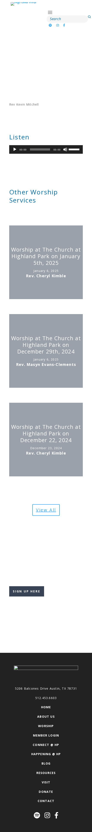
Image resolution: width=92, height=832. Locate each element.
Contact (46, 801)
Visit (46, 782)
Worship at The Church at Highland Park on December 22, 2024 (46, 433)
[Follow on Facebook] (64, 25)
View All (46, 510)
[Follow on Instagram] (57, 25)
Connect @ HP (46, 745)
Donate (46, 792)
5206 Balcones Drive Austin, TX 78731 (46, 688)
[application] (46, 149)
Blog (46, 763)
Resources (46, 773)
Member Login (46, 735)
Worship (46, 726)
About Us (46, 716)
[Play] (15, 149)
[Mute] (65, 149)
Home (46, 707)
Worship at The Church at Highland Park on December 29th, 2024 (46, 344)
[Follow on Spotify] (50, 25)
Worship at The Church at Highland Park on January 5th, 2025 (46, 256)
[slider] (75, 149)
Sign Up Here (26, 591)
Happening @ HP (46, 754)
